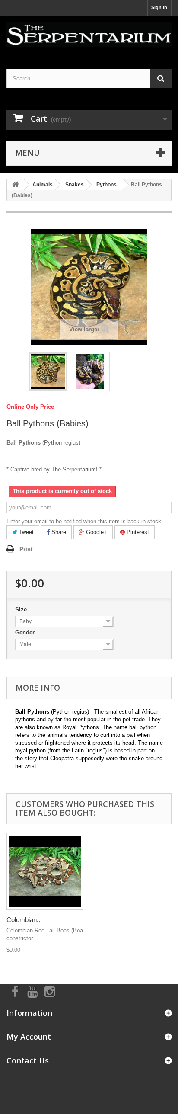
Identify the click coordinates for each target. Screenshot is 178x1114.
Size (22, 609)
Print (25, 549)
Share (58, 532)
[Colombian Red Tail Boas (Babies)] (44, 871)
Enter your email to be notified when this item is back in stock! (84, 521)
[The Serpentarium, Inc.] (89, 34)
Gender (25, 632)
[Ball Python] (48, 371)
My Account (28, 1036)
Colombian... (24, 919)
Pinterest (137, 532)
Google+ (95, 532)
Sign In (159, 7)
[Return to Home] (15, 184)
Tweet (25, 532)
